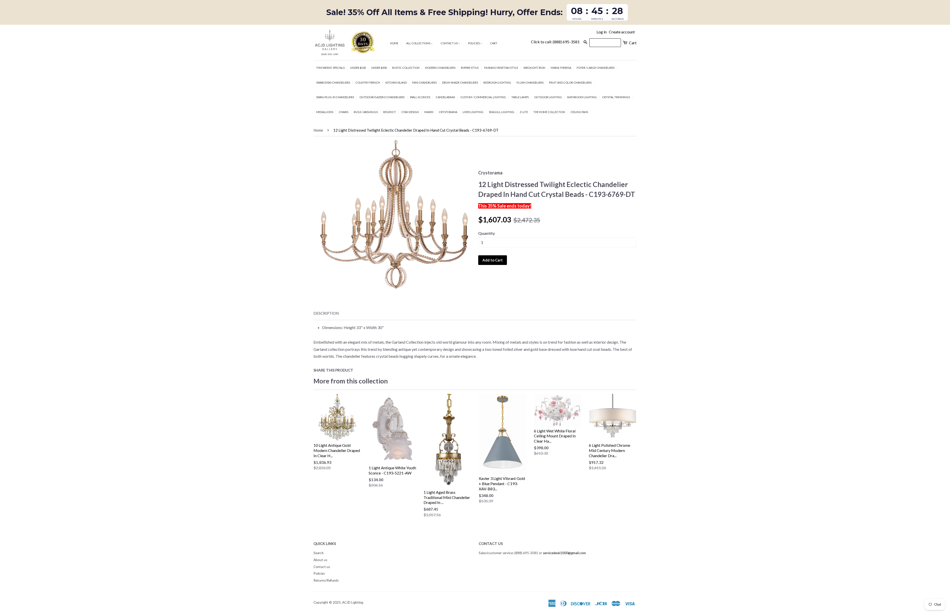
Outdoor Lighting (548, 97)
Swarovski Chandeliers (333, 82)
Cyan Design (410, 112)
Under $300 (379, 67)
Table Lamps (520, 97)
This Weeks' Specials (330, 67)
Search (318, 553)
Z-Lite (524, 112)
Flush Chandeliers (530, 82)
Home (394, 43)
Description (326, 313)
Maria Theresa (561, 67)
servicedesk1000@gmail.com (564, 553)
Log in (601, 31)
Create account (622, 31)
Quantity (486, 233)
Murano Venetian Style (501, 67)
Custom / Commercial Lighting (483, 97)
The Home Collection (549, 112)
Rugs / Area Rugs (366, 112)
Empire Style (470, 67)
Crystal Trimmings (616, 97)
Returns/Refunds (326, 580)
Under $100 (358, 67)
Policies (474, 43)
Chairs (343, 112)
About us (320, 560)
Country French (368, 82)
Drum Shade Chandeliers (460, 82)
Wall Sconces (420, 97)
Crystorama (448, 112)
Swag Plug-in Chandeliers (335, 97)
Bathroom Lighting (582, 97)
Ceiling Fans (579, 112)
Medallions (324, 112)
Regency (389, 112)
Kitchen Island (396, 82)
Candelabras (445, 97)
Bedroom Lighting (497, 82)
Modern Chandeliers (440, 67)
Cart (493, 43)
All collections (418, 43)
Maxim (428, 112)
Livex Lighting (473, 112)
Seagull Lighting (501, 112)
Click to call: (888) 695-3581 (555, 41)
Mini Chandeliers (424, 82)
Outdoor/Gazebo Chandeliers (381, 97)
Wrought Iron (534, 67)
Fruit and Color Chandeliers (570, 82)
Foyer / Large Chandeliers (596, 67)
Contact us (449, 43)
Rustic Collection (406, 67)
